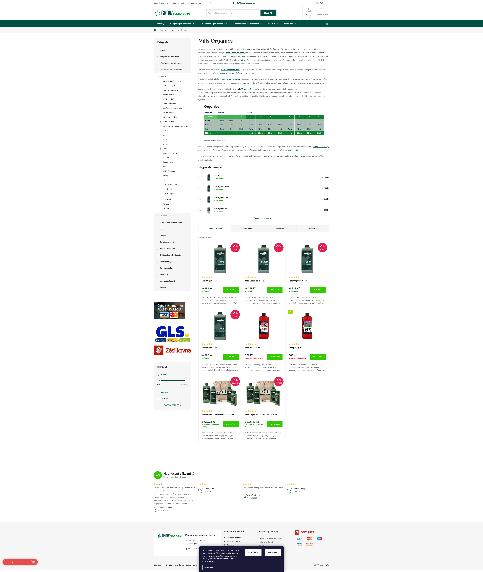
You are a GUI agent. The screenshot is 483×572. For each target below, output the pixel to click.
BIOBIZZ (166, 139)
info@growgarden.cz (196, 540)
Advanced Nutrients (170, 117)
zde (212, 561)
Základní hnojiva (169, 86)
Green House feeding (171, 153)
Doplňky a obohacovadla (172, 108)
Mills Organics (171, 184)
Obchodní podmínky (161, 3)
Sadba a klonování (167, 248)
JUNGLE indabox (169, 171)
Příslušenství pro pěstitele (170, 63)
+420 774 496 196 (195, 549)
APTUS (165, 131)
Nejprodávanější (215, 229)
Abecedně (313, 229)
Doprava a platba (179, 3)
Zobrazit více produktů (263, 218)
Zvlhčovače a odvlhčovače (170, 255)
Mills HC (168, 189)
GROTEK (166, 158)
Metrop (165, 176)
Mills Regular (170, 194)
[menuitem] (160, 24)
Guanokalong (168, 162)
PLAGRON (167, 199)
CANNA (166, 149)
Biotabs (165, 144)
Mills (164, 180)
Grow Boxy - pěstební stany (171, 222)
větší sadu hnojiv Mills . (290, 150)
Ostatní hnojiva (168, 113)
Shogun (166, 204)
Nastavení (209, 567)
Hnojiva (163, 76)
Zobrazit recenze (181, 477)
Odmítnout (253, 552)
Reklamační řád (195, 3)
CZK (321, 3)
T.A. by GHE (167, 208)
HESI (165, 166)
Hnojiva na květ (169, 99)
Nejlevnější (247, 229)
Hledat (268, 13)
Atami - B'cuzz (168, 122)
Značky (163, 288)
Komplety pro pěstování (169, 57)
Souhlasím (272, 552)
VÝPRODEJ (164, 274)
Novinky (163, 50)
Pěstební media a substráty (171, 70)
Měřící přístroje (166, 261)
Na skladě (165, 398)
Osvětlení (163, 216)
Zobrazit (231, 290)
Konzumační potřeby (168, 281)
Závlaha (163, 235)
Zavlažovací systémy (168, 242)
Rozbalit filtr (171, 405)
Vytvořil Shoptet (323, 565)
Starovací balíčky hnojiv (172, 81)
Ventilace (163, 229)
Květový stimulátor (170, 104)
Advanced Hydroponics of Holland (176, 126)
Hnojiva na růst (168, 94)
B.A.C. (165, 135)
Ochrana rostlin (166, 268)
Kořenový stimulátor (170, 90)
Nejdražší (280, 229)
